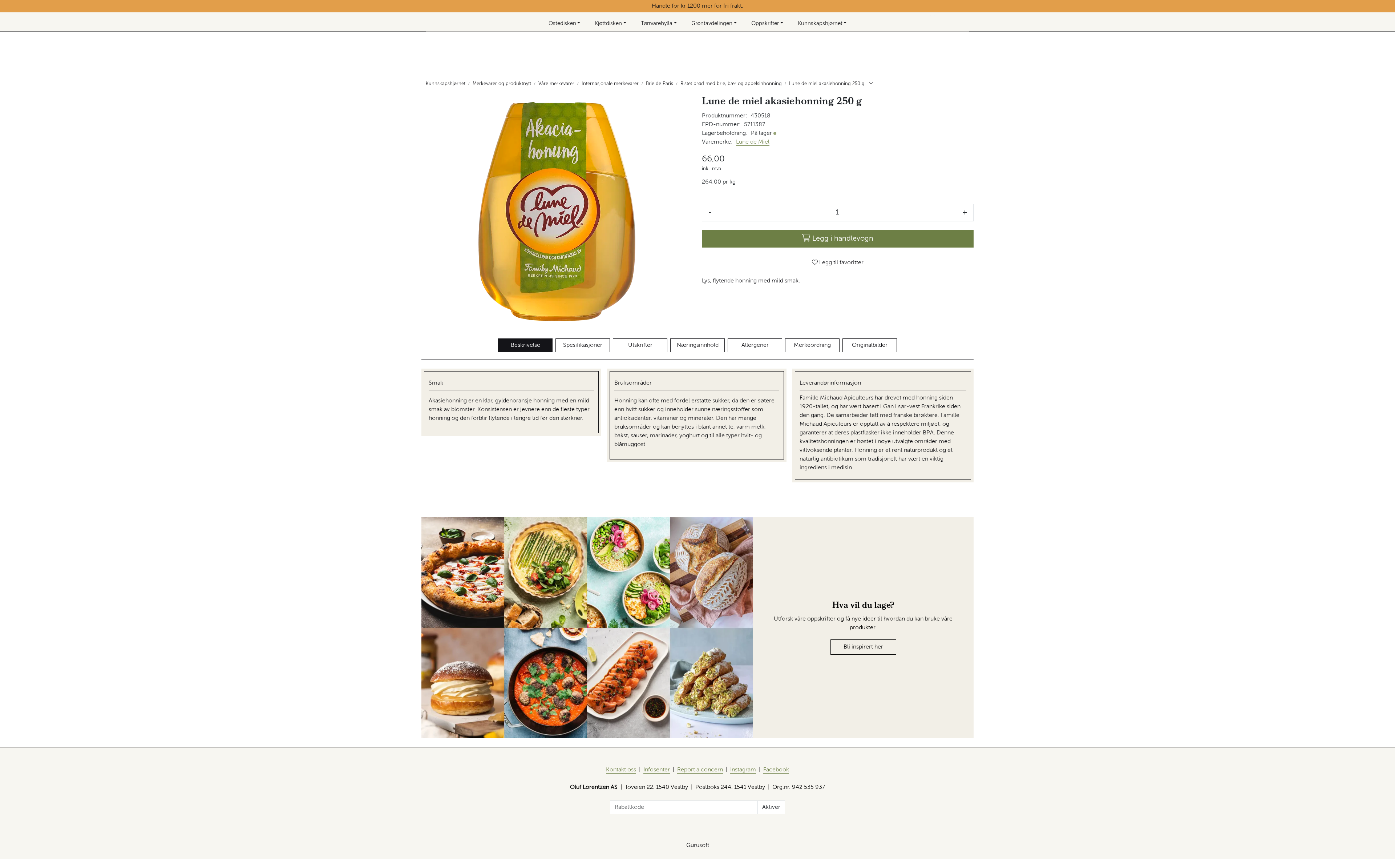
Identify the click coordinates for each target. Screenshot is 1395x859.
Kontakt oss (621, 770)
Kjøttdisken (608, 23)
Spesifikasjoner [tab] (582, 345)
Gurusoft (697, 845)
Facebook (776, 770)
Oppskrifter (765, 23)
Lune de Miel (752, 142)
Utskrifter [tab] (640, 345)
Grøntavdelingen (711, 23)
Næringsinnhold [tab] (698, 345)
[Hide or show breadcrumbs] (871, 84)
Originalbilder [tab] (869, 345)
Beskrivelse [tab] (525, 345)
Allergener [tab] (755, 345)
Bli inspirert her (863, 647)
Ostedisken (562, 23)
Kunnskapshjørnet (820, 23)
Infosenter (656, 770)
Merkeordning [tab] (812, 345)
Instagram (743, 770)
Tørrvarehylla (656, 23)
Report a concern (700, 770)
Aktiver (771, 807)
